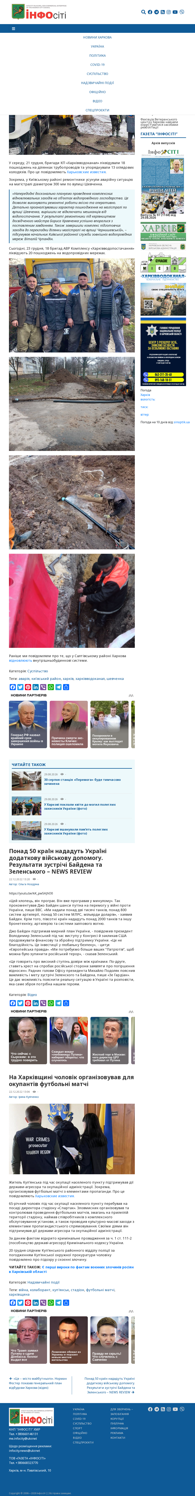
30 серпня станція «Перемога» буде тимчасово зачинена (82, 782)
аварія (24, 678)
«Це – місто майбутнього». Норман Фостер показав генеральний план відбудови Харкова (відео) (38, 1383)
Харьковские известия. (55, 1196)
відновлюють (20, 660)
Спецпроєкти (97, 110)
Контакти (117, 1437)
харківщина (19, 1294)
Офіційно (97, 92)
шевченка (115, 678)
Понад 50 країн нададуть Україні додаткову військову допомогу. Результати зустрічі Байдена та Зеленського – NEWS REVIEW (110, 1385)
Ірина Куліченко (28, 1097)
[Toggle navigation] (13, 28)
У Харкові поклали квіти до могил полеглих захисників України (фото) (80, 806)
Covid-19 (97, 65)
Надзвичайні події (97, 83)
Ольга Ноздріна (28, 884)
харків (68, 678)
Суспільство (97, 74)
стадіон (77, 1290)
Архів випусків (163, 143)
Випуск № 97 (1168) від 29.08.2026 (158, 216)
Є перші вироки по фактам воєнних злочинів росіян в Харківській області (71, 1269)
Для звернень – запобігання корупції (121, 1413)
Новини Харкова (97, 37)
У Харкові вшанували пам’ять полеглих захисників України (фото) (76, 831)
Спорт (77, 1428)
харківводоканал (90, 678)
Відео (97, 101)
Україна (97, 46)
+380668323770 (27, 1463)
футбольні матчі (100, 1290)
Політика (97, 55)
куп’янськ (60, 1290)
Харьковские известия (86, 172)
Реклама (116, 1433)
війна (23, 1290)
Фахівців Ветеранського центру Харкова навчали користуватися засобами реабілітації (159, 123)
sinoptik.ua (182, 422)
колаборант (40, 1290)
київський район (46, 678)
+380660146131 (27, 1434)
